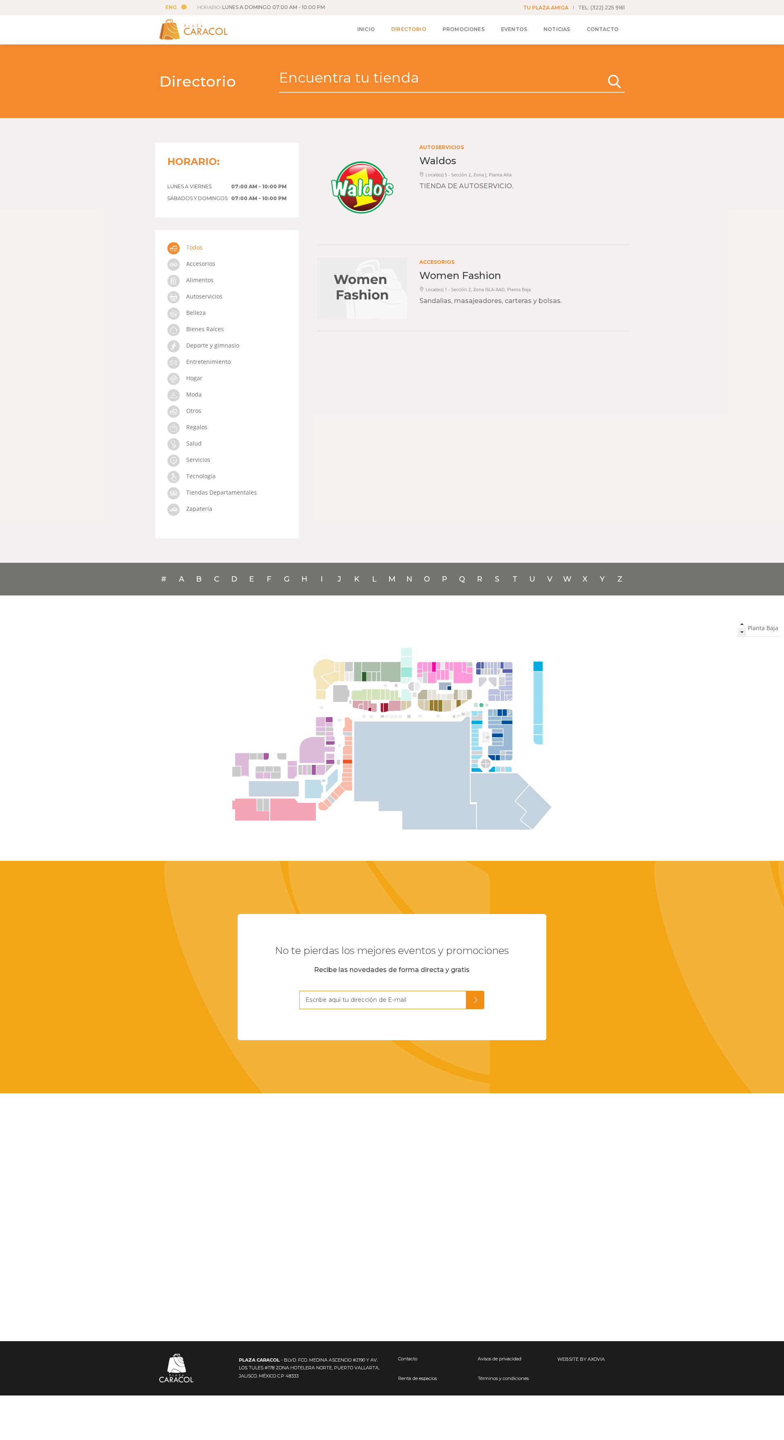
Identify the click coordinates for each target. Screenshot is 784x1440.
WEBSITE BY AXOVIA (581, 1359)
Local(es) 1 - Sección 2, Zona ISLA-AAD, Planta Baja (478, 289)
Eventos (514, 29)
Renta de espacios (417, 1378)
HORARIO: (261, 7)
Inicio (366, 29)
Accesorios (200, 263)
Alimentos (199, 280)
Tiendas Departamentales (221, 492)
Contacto (603, 29)
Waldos (437, 161)
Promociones (464, 29)
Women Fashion (460, 275)
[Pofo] (203, 29)
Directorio (408, 29)
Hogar (194, 378)
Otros (193, 411)
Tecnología (200, 476)
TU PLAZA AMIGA (545, 7)
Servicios (197, 460)
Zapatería (198, 509)
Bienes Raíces (204, 329)
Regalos (196, 427)
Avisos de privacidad (499, 1359)
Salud (193, 443)
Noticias (556, 29)
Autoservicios (204, 296)
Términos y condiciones (503, 1378)
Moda (193, 394)
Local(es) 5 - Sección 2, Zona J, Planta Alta (468, 175)
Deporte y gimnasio (212, 345)
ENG (171, 7)
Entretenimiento (208, 362)
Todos (194, 247)
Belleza (195, 313)
